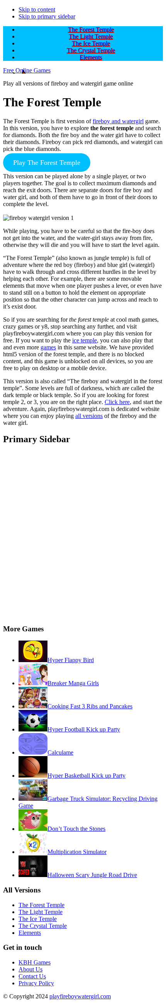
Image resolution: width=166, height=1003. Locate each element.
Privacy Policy (36, 983)
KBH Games (35, 962)
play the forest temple (46, 162)
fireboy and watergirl (118, 121)
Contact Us (32, 976)
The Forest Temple (41, 905)
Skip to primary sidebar (47, 16)
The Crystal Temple (43, 925)
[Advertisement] (83, 535)
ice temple (84, 340)
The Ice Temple (38, 919)
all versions (89, 416)
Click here (117, 402)
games (48, 347)
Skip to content (37, 9)
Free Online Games (27, 70)
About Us (30, 969)
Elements (30, 932)
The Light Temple (41, 912)
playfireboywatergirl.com (80, 996)
